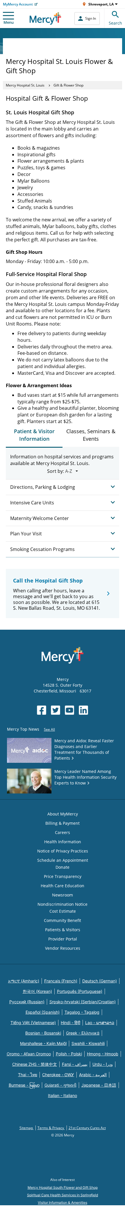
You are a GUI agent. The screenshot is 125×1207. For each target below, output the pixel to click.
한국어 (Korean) (37, 991)
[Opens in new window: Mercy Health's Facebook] (41, 710)
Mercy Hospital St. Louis (25, 85)
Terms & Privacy (51, 1127)
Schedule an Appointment (62, 860)
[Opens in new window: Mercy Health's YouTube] (69, 710)
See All (49, 729)
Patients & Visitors (62, 929)
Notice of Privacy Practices (62, 851)
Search (115, 23)
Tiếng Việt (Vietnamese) (33, 1022)
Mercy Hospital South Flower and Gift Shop (63, 1187)
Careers (62, 832)
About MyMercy (62, 814)
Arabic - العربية (93, 1074)
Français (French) (60, 980)
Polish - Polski (69, 1053)
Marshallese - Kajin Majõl (43, 1043)
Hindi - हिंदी (70, 1022)
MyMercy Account (18, 4)
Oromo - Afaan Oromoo (29, 1053)
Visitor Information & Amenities (62, 1202)
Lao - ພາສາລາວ (99, 1022)
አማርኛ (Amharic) (23, 980)
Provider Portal (62, 939)
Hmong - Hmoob (102, 1053)
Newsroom (62, 895)
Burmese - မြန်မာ (24, 1085)
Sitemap (26, 1127)
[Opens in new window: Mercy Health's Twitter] (55, 710)
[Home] (45, 18)
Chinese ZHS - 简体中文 (34, 1064)
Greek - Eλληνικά (82, 1032)
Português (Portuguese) (79, 991)
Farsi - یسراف (75, 1064)
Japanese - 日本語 (98, 1085)
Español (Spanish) (43, 1012)
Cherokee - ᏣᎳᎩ (58, 1074)
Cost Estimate (62, 911)
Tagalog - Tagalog (82, 1012)
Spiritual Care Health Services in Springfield (62, 1195)
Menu (8, 22)
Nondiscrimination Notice (63, 904)
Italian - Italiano (62, 1095)
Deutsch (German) (99, 980)
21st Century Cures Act (87, 1127)
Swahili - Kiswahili (88, 1043)
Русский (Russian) (26, 1001)
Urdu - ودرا (102, 1064)
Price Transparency (62, 876)
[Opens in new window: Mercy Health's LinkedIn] (83, 710)
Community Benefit (62, 920)
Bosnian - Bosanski (43, 1032)
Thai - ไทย (27, 1074)
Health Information (62, 841)
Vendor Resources (62, 948)
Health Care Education (62, 885)
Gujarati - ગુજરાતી (60, 1085)
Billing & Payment (62, 823)
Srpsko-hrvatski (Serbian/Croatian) (82, 1001)
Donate (62, 867)
